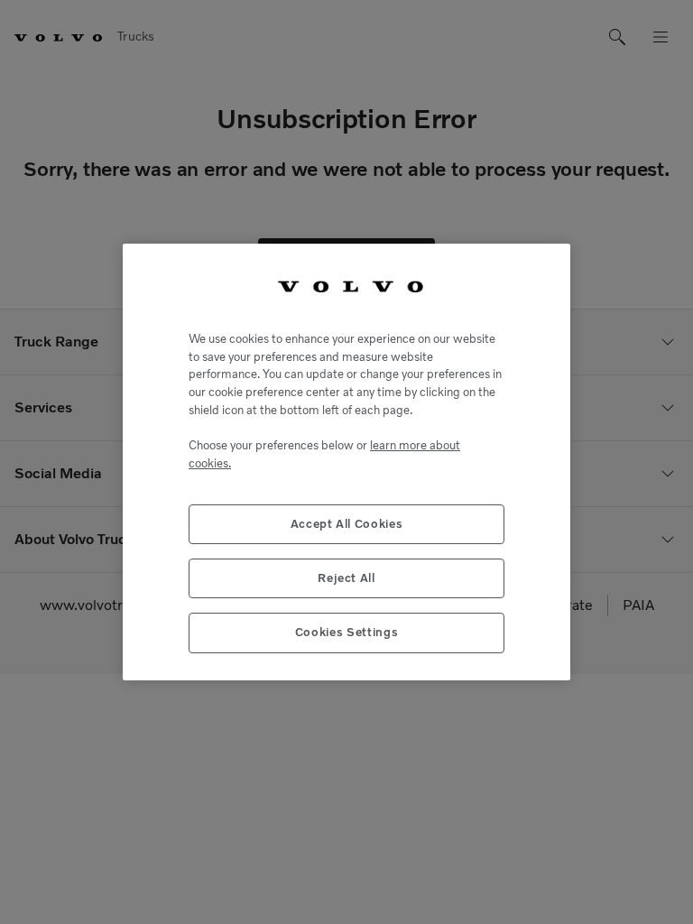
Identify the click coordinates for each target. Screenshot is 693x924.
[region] (346, 461)
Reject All (346, 578)
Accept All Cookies (347, 524)
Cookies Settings (347, 632)
